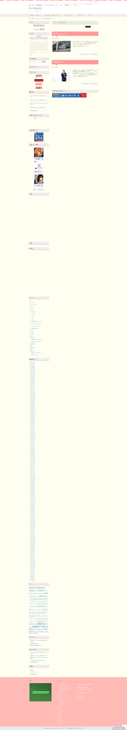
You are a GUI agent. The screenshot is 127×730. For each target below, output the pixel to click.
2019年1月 (33, 432)
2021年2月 (33, 388)
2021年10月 (33, 374)
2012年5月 (33, 572)
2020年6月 (33, 402)
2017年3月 (33, 471)
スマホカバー (32, 606)
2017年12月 (33, 455)
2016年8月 (33, 483)
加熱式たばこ (33, 337)
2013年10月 (33, 543)
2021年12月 (33, 371)
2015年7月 (33, 506)
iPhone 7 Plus (32, 593)
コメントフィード (34, 672)
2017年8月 (33, 462)
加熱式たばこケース (36, 341)
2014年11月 (33, 520)
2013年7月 (33, 548)
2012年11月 (33, 562)
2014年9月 (33, 523)
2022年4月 (33, 363)
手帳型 (43, 626)
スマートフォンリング (36, 326)
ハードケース (42, 618)
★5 (46, 596)
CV (45, 587)
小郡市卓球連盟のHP (35, 643)
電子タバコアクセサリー (36, 352)
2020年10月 (33, 395)
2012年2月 (33, 578)
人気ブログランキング (39, 77)
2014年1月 (33, 537)
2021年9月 (33, 376)
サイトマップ (90, 15)
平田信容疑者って (58, 62)
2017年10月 (33, 458)
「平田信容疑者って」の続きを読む (89, 83)
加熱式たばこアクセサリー (37, 339)
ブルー (46, 621)
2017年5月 (33, 467)
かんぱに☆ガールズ (39, 599)
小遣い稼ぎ (33, 343)
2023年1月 (33, 362)
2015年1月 (33, 516)
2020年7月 (33, 400)
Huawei (36, 590)
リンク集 (80, 694)
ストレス (32, 307)
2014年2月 (33, 536)
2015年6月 (33, 507)
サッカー (33, 311)
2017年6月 (33, 465)
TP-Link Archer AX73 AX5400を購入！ (38, 107)
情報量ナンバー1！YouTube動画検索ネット (39, 640)
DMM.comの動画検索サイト (36, 645)
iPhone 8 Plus (41, 593)
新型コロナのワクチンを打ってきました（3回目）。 (39, 104)
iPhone (41, 590)
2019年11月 (33, 414)
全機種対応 (40, 624)
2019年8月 (33, 420)
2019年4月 (33, 427)
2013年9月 (33, 544)
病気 (31, 349)
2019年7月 (33, 421)
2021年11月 (33, 372)
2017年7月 (33, 464)
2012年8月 (33, 567)
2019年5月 (33, 425)
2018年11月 (33, 435)
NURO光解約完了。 (34, 110)
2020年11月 (33, 393)
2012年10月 (33, 564)
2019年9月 (33, 418)
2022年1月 (33, 369)
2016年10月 (33, 479)
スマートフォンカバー (36, 609)
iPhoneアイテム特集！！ (35, 15)
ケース (45, 603)
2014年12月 (33, 518)
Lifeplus (32, 641)
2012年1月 (33, 579)
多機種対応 (36, 626)
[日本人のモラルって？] (61, 51)
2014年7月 (33, 527)
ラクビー (33, 315)
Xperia (42, 596)
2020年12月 (33, 392)
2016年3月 (33, 492)
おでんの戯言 (33, 649)
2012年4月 (33, 574)
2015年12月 (33, 497)
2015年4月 (33, 511)
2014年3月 (33, 534)
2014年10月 (33, 522)
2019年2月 (33, 430)
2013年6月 (33, 550)
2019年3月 (33, 428)
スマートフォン (34, 320)
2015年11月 (33, 499)
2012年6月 (33, 571)
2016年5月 (33, 488)
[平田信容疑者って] (61, 80)
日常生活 (32, 347)
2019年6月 (33, 423)
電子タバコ (33, 350)
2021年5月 (33, 383)
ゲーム (32, 306)
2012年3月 (33, 576)
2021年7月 (33, 379)
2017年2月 (33, 472)
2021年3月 (33, 386)
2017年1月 (33, 474)
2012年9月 (33, 565)
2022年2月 (33, 367)
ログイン (32, 669)
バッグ (32, 335)
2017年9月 (33, 460)
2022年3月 (33, 365)
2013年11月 (33, 541)
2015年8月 (33, 504)
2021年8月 (33, 378)
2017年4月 (33, 469)
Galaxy (32, 590)
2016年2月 (33, 493)
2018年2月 (33, 451)
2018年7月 (33, 443)
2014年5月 (33, 530)
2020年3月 (33, 407)
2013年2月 (33, 557)
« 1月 (30, 54)
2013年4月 (33, 553)
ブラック (41, 621)
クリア (40, 603)
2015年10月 (33, 500)
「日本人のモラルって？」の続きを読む (88, 54)
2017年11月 (33, 457)
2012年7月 (33, 569)
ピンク (30, 621)
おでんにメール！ (80, 15)
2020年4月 (33, 406)
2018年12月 (33, 434)
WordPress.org (33, 674)
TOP (40, 18)
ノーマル (34, 618)
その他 (32, 330)
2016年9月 (33, 481)
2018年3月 (33, 450)
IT (59, 707)
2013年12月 (33, 539)
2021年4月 (33, 385)
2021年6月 (33, 381)
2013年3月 (33, 555)
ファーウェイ (34, 621)
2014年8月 (33, 525)
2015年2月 (33, 514)
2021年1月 (33, 390)
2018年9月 (33, 439)
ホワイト (32, 624)
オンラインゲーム (34, 603)
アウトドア (33, 302)
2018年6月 (33, 444)
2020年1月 (33, 411)
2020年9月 (33, 397)
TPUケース (37, 596)
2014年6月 (33, 529)
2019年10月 (33, 416)
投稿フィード (33, 670)
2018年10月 (33, 437)
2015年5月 (33, 509)
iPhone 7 (46, 590)
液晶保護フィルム (35, 328)
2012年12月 (33, 560)
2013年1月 (33, 558)
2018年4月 (33, 448)
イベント (38, 601)
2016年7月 (33, 485)
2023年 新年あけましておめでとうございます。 (39, 96)
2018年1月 (33, 453)
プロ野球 (33, 313)
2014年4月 (33, 532)
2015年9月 (33, 502)
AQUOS (32, 588)
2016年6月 (33, 486)
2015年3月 (33, 513)
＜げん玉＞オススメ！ (69, 15)
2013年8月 (33, 546)
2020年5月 (33, 404)
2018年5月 (33, 446)
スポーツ (32, 309)
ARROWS (40, 588)
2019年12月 (33, 413)
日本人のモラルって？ (59, 33)
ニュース (32, 332)
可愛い (30, 626)
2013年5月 (33, 551)
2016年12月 (33, 476)
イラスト (42, 601)
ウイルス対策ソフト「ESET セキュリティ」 (52, 15)
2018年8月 (33, 441)
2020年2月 (33, 409)
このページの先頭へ (119, 728)
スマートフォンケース (36, 324)
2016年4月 (33, 490)
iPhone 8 (36, 593)
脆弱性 (36, 633)
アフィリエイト (34, 304)
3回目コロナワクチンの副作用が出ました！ (39, 100)
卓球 (32, 317)
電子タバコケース (35, 354)
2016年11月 (33, 478)
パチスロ (32, 334)
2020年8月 (33, 399)
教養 (31, 345)
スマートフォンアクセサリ (37, 321)
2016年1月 (33, 495)
